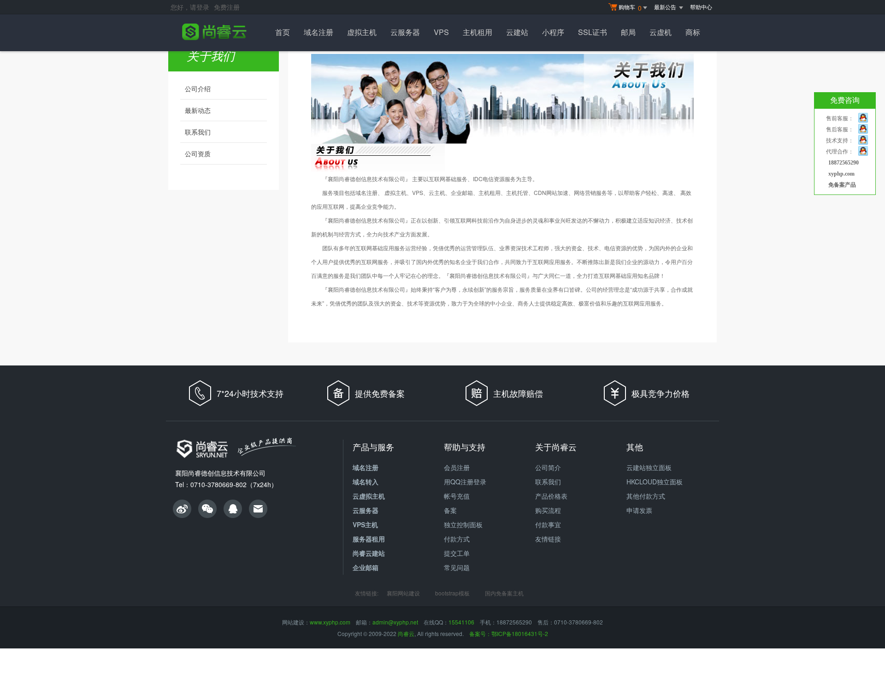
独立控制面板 (463, 524)
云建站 (517, 32)
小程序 (553, 32)
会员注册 (457, 467)
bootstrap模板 (452, 593)
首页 (282, 32)
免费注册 (227, 7)
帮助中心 (701, 7)
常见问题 (457, 567)
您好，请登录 (190, 7)
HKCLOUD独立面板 (654, 481)
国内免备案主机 (504, 593)
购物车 (630, 7)
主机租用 (477, 32)
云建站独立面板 (649, 467)
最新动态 (198, 110)
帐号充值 (457, 495)
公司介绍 (198, 88)
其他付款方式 (645, 495)
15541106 (461, 622)
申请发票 (639, 510)
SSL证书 (592, 32)
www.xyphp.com (330, 622)
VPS (441, 32)
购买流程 (548, 510)
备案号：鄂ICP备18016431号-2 (508, 633)
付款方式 (457, 538)
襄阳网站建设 (403, 593)
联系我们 (198, 131)
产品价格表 (551, 495)
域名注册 (318, 32)
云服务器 (405, 32)
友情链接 (548, 538)
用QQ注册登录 (465, 481)
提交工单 (457, 553)
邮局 (628, 32)
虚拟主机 (362, 32)
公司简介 (548, 467)
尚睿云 (406, 633)
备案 (450, 510)
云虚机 (660, 32)
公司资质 (198, 153)
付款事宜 (548, 524)
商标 (692, 32)
